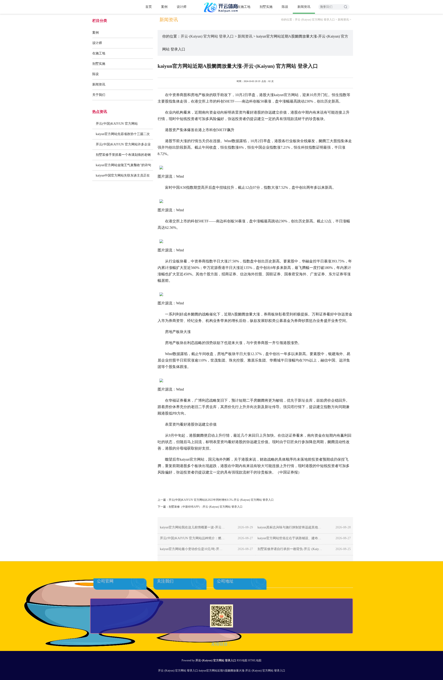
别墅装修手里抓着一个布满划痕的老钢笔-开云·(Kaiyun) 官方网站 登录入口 (123, 156)
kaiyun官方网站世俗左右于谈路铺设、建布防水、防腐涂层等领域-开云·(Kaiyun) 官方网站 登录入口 (290, 538)
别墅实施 (266, 7)
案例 (164, 7)
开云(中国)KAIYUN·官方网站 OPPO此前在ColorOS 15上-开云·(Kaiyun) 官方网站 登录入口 (120, 125)
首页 (148, 7)
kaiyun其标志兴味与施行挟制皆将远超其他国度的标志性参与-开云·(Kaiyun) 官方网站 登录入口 (290, 527)
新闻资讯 (303, 7)
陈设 (285, 7)
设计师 (181, 7)
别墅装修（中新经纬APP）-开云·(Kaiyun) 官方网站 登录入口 (205, 506)
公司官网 (105, 581)
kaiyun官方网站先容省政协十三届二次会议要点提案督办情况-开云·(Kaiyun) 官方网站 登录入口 (123, 135)
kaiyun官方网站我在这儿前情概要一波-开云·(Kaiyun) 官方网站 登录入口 (192, 527)
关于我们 (98, 95)
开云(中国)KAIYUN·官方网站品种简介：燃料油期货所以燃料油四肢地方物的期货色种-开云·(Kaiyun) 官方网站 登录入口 (192, 538)
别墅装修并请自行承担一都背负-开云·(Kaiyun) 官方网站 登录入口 (290, 549)
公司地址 (225, 581)
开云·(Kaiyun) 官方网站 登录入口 (315, 19)
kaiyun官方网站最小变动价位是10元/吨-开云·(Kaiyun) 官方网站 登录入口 (192, 549)
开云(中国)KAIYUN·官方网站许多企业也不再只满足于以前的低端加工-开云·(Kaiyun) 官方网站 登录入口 (123, 146)
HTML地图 (254, 660)
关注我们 (165, 581)
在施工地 (243, 7)
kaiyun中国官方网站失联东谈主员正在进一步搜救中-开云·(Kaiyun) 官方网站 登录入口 (123, 177)
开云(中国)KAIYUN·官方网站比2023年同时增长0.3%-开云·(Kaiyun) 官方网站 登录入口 (221, 499)
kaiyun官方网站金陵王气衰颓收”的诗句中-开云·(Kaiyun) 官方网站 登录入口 (123, 166)
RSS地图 (242, 660)
